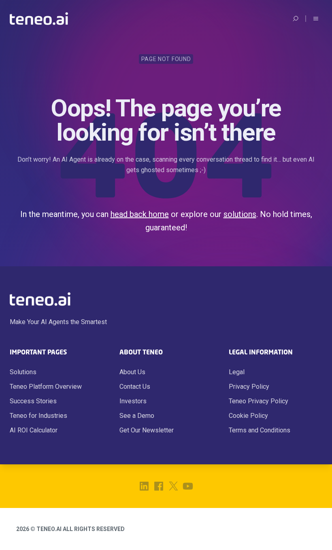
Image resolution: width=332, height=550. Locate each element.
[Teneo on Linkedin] (144, 486)
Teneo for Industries (38, 415)
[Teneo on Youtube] (188, 486)
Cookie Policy (248, 415)
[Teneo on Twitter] (173, 486)
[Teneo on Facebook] (158, 486)
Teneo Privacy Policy (258, 401)
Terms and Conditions (259, 430)
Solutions (23, 372)
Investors (133, 401)
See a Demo (136, 415)
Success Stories (33, 401)
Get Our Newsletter (146, 430)
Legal (237, 372)
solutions (239, 214)
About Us (132, 372)
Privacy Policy (249, 386)
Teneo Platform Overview (46, 386)
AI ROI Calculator (33, 430)
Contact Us (134, 386)
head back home (140, 214)
